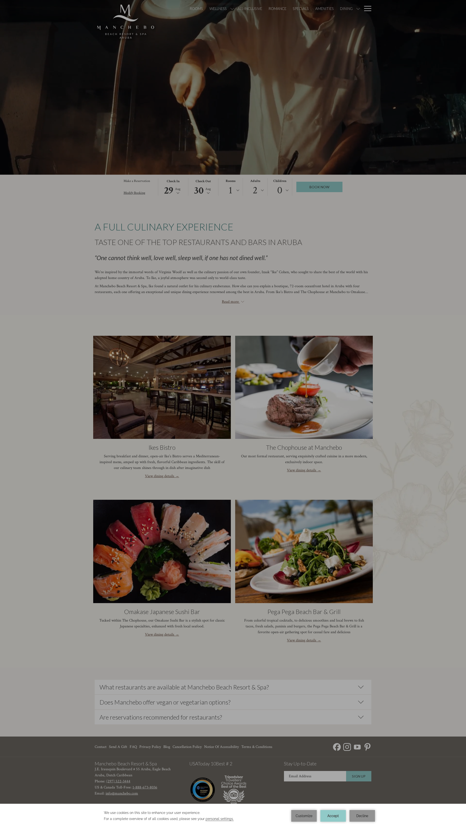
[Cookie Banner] (233, 816)
